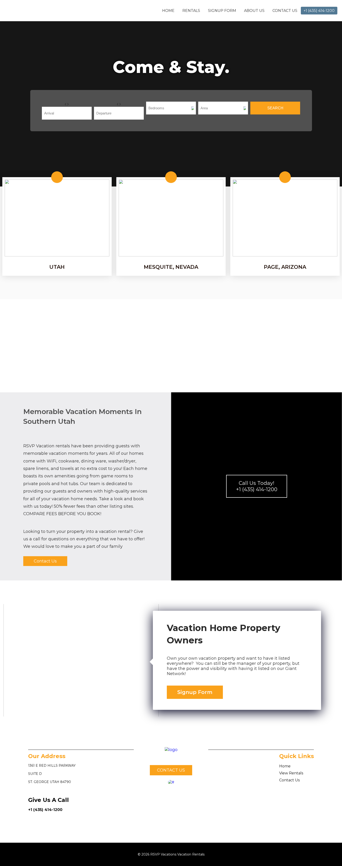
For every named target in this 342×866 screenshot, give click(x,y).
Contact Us (284, 10)
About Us (254, 10)
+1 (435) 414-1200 (45, 809)
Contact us (171, 770)
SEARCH (275, 108)
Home (168, 10)
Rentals (191, 10)
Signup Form (222, 10)
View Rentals (291, 773)
